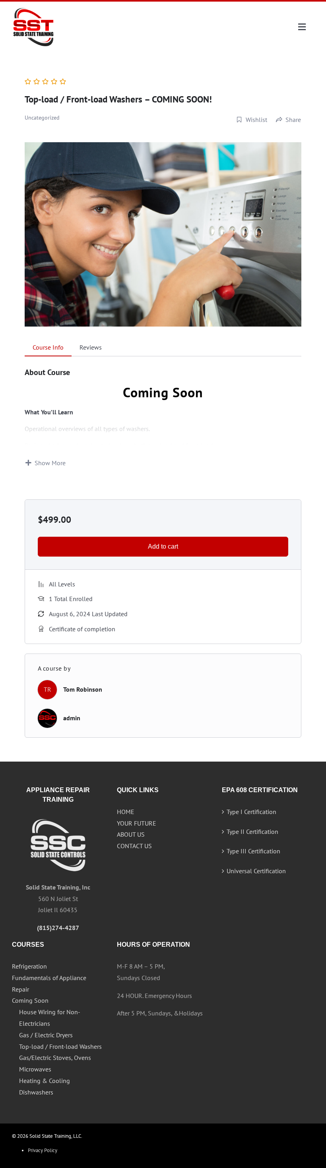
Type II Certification (252, 831)
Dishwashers (36, 1092)
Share (293, 120)
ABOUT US (131, 834)
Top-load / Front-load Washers (60, 1046)
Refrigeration (29, 966)
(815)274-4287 (58, 928)
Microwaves (35, 1069)
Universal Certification (256, 871)
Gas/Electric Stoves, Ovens (55, 1058)
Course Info (48, 347)
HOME (125, 812)
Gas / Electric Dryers (46, 1035)
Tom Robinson (82, 689)
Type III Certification (253, 851)
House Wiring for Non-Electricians (49, 1017)
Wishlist (256, 120)
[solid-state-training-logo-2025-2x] (33, 9)
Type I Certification (251, 812)
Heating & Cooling (44, 1081)
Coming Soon (30, 1000)
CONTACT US (134, 846)
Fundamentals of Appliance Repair (49, 983)
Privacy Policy (42, 1150)
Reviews (91, 347)
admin (71, 718)
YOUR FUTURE (136, 823)
